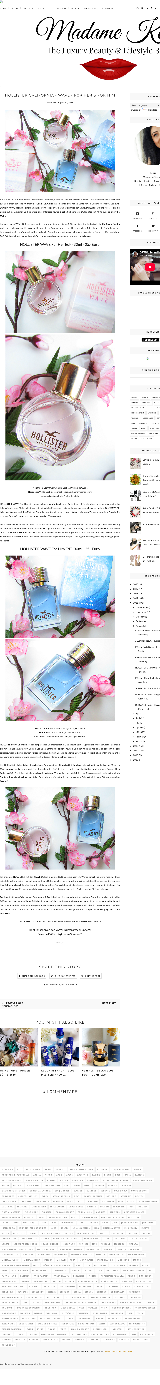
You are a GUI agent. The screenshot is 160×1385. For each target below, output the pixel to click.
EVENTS (75, 8)
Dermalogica (9, 1201)
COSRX (87, 1185)
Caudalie (126, 1185)
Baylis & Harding (11, 1180)
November (141, 612)
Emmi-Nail (7, 1207)
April (138, 727)
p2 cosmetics (120, 1334)
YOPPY (140, 1313)
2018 (135, 593)
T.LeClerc (120, 1297)
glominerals (100, 1329)
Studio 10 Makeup (100, 1297)
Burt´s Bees (33, 1185)
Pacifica (25, 1276)
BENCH (107, 1175)
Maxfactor (44, 1254)
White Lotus (100, 1313)
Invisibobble (68, 1223)
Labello (103, 1233)
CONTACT (28, 8)
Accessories (148, 418)
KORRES (65, 1228)
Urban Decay (68, 1308)
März (138, 732)
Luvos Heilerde (49, 1244)
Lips (150, 408)
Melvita (100, 1254)
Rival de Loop (143, 1281)
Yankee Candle (10, 1318)
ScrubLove (7, 1292)
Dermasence (42, 1201)
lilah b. (20, 1334)
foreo (63, 1329)
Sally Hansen (67, 1286)
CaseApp (99, 1185)
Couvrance (8, 1196)
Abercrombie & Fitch (81, 1169)
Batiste (139, 1175)
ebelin (102, 1324)
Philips (93, 1276)
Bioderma (77, 1180)
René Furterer (109, 1281)
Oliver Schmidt (41, 1270)
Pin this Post (92, 976)
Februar (140, 736)
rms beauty (146, 1334)
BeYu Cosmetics (34, 1180)
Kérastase (19, 1233)
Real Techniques (87, 1281)
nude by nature (100, 1334)
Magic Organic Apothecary (17, 1249)
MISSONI (105, 1244)
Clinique (91, 1191)
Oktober (140, 616)
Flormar (47, 1212)
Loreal (5, 1244)
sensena (33, 1340)
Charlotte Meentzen (14, 1191)
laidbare (7, 1334)
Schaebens (112, 1286)
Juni (138, 718)
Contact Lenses (138, 433)
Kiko (96, 1228)
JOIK (115, 1223)
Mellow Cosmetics (81, 1254)
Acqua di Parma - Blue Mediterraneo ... (58, 1072)
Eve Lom (104, 1207)
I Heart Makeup (10, 1223)
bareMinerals (132, 1318)
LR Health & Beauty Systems (57, 1233)
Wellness (152, 413)
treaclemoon (140, 1340)
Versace (92, 1308)
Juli (137, 713)
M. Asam (83, 1244)
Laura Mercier (29, 1238)
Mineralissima (32, 1260)
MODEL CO (119, 1244)
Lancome (132, 1233)
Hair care (146, 402)
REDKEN (26, 1281)
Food (143, 428)
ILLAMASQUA (30, 1223)
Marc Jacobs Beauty (129, 1249)
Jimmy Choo (8, 1228)
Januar (139, 741)
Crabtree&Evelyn (28, 1196)
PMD (151, 1270)
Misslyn (61, 1260)
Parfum (65, 984)
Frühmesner (85, 1212)
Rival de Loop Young (13, 1286)
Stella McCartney (76, 1297)
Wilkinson (117, 1313)
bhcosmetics (26, 1324)
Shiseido (65, 1292)
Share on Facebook (33, 976)
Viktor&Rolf (9, 1313)
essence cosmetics (12, 1329)
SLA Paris (34, 1286)
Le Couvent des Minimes (66, 1238)
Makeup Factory (46, 1249)
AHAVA (48, 1169)
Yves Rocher (29, 1318)
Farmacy (143, 1207)
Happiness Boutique (112, 1217)
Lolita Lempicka (139, 1238)
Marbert (109, 1249)
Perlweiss (78, 1276)
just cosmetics (135, 1329)
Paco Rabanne (42, 1276)
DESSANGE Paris (61, 1196)
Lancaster (117, 1233)
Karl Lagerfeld (81, 1228)
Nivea (145, 1265)
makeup (145, 397)
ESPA (120, 1201)
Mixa (72, 1260)
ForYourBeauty (65, 1212)
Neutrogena (118, 1265)
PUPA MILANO (9, 1276)
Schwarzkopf (142, 1286)
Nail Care (143, 423)
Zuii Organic (84, 1318)
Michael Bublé (136, 1254)
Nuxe (4, 1270)
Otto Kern (112, 1270)
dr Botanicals (86, 1324)
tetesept (93, 1340)
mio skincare (79, 1334)
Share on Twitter (65, 976)
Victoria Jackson (121, 1308)
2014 (135, 750)
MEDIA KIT (43, 8)
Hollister (56, 984)
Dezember (141, 607)
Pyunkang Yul (10, 1281)
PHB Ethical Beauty (133, 1270)
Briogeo (17, 1185)
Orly (99, 1270)
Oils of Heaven (19, 1270)
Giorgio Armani (11, 1217)
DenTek (139, 1196)
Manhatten (93, 1249)
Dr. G (79, 1201)
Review (73, 984)
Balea (128, 1175)
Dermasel (26, 1201)
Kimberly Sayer (111, 1228)
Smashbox (134, 1292)
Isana (105, 1223)
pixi (134, 1334)
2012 (135, 759)
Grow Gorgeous (57, 1217)
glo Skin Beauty (79, 1329)
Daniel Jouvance (93, 1196)
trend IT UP (8, 1345)
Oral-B (76, 1270)
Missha (48, 1260)
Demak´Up (125, 1196)
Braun (5, 1185)
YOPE (129, 1313)
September (141, 621)
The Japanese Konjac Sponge (80, 1302)
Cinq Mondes (62, 1191)
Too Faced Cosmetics (29, 1308)
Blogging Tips (146, 439)
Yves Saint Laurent (51, 1318)
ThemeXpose (26, 1364)
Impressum (90, 8)
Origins (88, 1270)
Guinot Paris (89, 1217)
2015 (135, 746)
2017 (135, 598)
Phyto (131, 1276)
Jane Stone (148, 1223)
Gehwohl (115, 1212)
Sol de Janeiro (34, 1297)
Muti (36, 1265)
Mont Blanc (86, 1260)
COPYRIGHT (60, 8)
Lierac (107, 1238)
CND (66, 1185)
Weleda (38, 1313)
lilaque (32, 1334)
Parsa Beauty (61, 1276)
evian (30, 1329)
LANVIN (33, 1233)
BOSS (117, 1175)
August (139, 626)
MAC (94, 1244)
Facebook (137, 231)
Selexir (52, 1292)
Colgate (105, 1191)
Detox (134, 439)
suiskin (66, 1340)
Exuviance (118, 1207)
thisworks (108, 1340)
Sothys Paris (54, 1297)
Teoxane (36, 1302)
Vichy (104, 1308)
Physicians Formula (112, 1276)
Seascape (23, 1292)
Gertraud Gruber (134, 1212)
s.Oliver (6, 1340)
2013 (135, 755)
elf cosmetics (137, 1324)
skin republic (50, 1340)
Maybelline (60, 1254)
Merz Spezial (116, 1254)
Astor (48, 1175)
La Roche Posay (85, 1233)
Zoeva (69, 1318)
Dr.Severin (108, 1201)
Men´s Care (153, 433)
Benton (64, 1180)
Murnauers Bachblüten (15, 1265)
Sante (98, 1286)
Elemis (131, 1201)
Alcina (137, 1169)
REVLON (57, 1281)
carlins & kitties (47, 1324)
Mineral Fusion (10, 1260)
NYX (88, 1265)
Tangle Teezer (10, 1302)
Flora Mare (31, 1212)
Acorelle (102, 1169)
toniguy (124, 1340)
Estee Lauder (57, 1207)
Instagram (137, 218)
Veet (81, 1308)
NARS (79, 1265)
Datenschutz (109, 8)
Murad (137, 1260)
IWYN (53, 1223)
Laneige (146, 1233)
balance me (114, 1318)
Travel (134, 428)
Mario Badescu (10, 1254)
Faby (131, 1207)
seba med (20, 1340)
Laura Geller (9, 1238)
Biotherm (92, 1180)
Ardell (37, 1175)
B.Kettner (82, 1175)
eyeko (40, 1329)
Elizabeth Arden (148, 1201)
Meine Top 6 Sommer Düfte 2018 (15, 1072)
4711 (19, 1169)
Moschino (123, 1260)
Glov (41, 1217)
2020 (135, 584)
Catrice (112, 1185)
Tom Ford (7, 1308)
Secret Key (38, 1292)
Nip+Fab (133, 1265)
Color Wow (120, 1191)
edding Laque (117, 1324)
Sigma (77, 1292)
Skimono (102, 1292)
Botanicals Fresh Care (115, 1180)
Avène (69, 1175)
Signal (89, 1292)
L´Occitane (68, 1244)
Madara (133, 1244)
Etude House (76, 1207)
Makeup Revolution (71, 1249)
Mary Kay (28, 1254)
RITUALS (69, 1281)
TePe (24, 1302)
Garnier (100, 1212)
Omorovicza (61, 1270)
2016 (135, 602)
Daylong (111, 1196)
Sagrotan (49, 1286)
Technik (134, 418)
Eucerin (91, 1207)
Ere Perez (22, 1207)
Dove (70, 1201)
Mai (138, 723)
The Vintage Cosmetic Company (138, 1302)
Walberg (25, 1313)
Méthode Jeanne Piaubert (57, 1265)
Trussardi (51, 1308)
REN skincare (41, 1281)
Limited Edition (138, 408)
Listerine (120, 1238)
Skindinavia (117, 1292)
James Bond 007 (129, 1223)
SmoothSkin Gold (12, 1297)
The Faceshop (52, 1302)
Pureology (145, 1276)
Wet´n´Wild (68, 1313)
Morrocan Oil (105, 1260)
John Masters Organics (32, 1228)
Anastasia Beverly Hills (15, 1175)
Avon (59, 1175)
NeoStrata (100, 1265)
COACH (76, 1185)
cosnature (67, 1324)
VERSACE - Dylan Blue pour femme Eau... (98, 1072)
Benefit (51, 1180)
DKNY (77, 1196)
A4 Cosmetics (33, 1169)
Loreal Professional (25, 1244)
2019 (135, 589)
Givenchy (29, 1217)
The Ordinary (108, 1302)
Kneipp (5, 1233)
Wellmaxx (51, 1313)
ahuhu (100, 1318)
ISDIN (44, 1223)
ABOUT (14, 8)
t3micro (79, 1340)
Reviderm (127, 1281)
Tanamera (135, 1297)
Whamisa (83, 1313)
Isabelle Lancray (88, 1223)
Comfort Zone (139, 1191)
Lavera (45, 1238)
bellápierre (8, 1324)
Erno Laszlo (39, 1207)
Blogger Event (137, 413)
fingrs (51, 1329)
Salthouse (85, 1286)
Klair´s (145, 1228)
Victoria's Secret (145, 1308)
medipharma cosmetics (54, 1334)
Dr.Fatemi (92, 1201)
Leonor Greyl (92, 1238)
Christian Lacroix (40, 1191)
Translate (152, 109)
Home (3, 8)
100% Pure (7, 1169)
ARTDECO (60, 1169)
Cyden (45, 1196)
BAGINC (96, 1175)
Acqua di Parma (120, 1169)
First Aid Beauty (11, 1212)
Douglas (58, 1201)
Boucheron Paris (142, 1180)
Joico (53, 1228)
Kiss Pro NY (130, 1228)
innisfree (117, 1329)
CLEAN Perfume (52, 1185)
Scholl (126, 1286)
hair (133, 423)
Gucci (74, 1217)
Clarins (78, 1191)
